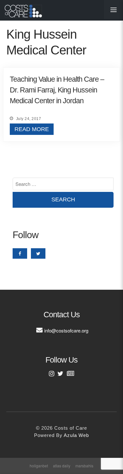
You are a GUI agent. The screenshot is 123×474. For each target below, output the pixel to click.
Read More (32, 129)
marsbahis (84, 465)
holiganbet (39, 465)
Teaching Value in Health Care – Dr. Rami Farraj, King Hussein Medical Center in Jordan (57, 90)
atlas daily (61, 465)
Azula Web (76, 435)
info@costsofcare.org (66, 330)
